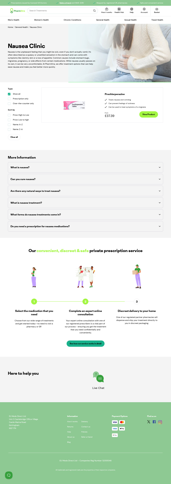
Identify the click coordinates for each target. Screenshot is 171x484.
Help (69, 432)
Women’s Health (41, 20)
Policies (84, 432)
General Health (102, 20)
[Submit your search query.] (94, 11)
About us (70, 437)
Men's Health (13, 20)
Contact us (85, 427)
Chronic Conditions (72, 20)
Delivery (84, 421)
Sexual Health (130, 20)
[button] (85, 167)
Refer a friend (65, 3)
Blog (69, 442)
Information (72, 416)
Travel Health (157, 20)
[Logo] (17, 10)
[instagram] (160, 422)
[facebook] (154, 422)
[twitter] (148, 422)
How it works (72, 421)
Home (10, 27)
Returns (70, 427)
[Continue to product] (74, 105)
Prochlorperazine (115, 94)
